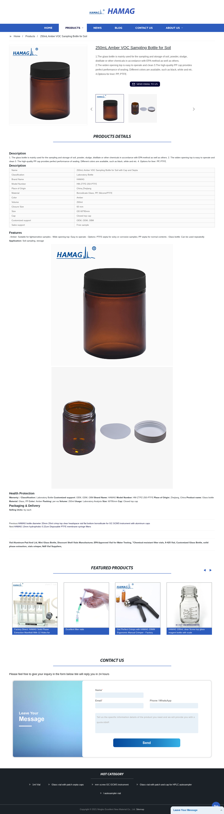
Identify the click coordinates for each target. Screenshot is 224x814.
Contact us (144, 27)
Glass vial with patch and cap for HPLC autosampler (166, 784)
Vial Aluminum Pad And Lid (23, 542)
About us (173, 27)
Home (48, 27)
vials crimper (34, 546)
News (97, 27)
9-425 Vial (170, 542)
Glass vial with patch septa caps (68, 784)
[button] (91, 109)
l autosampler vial (112, 793)
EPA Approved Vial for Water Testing (112, 542)
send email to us (147, 84)
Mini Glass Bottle (47, 542)
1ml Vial (36, 784)
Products (72, 27)
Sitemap (140, 809)
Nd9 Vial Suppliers (51, 546)
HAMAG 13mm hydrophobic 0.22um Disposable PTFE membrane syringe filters (52, 526)
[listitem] (112, 108)
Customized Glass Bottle (189, 542)
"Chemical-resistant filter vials (148, 542)
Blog (118, 27)
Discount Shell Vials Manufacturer (75, 542)
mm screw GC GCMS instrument (111, 784)
